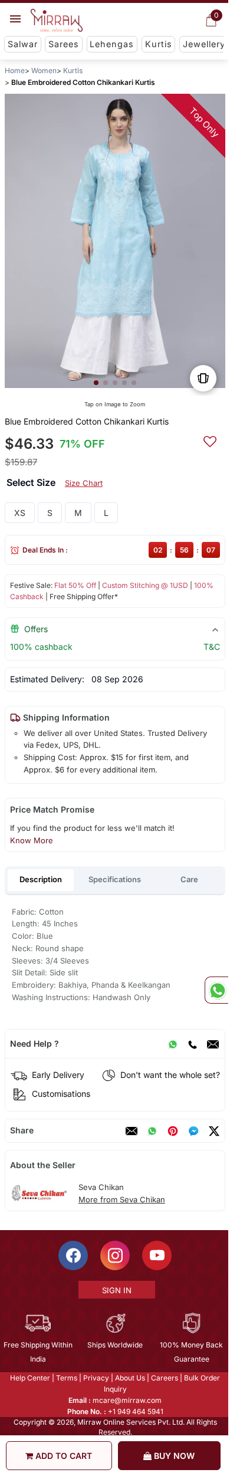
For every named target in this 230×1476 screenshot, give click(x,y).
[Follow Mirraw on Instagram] (114, 1255)
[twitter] (214, 1131)
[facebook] (193, 1131)
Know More (31, 840)
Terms (66, 1377)
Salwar (23, 44)
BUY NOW (173, 1456)
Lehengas (112, 44)
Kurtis (158, 44)
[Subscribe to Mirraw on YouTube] (156, 1255)
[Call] (192, 1043)
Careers (164, 1377)
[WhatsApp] (173, 1043)
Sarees (63, 44)
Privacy (96, 1377)
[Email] (213, 1043)
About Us (129, 1377)
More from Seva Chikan (121, 1199)
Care (189, 879)
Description (40, 879)
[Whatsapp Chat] (216, 990)
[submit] (209, 440)
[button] (96, 382)
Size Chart (84, 483)
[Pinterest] (173, 1131)
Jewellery (204, 44)
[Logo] (57, 20)
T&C (211, 647)
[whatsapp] (152, 1131)
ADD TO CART (62, 1456)
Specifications (114, 879)
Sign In (115, 1290)
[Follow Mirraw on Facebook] (72, 1255)
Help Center (29, 1377)
